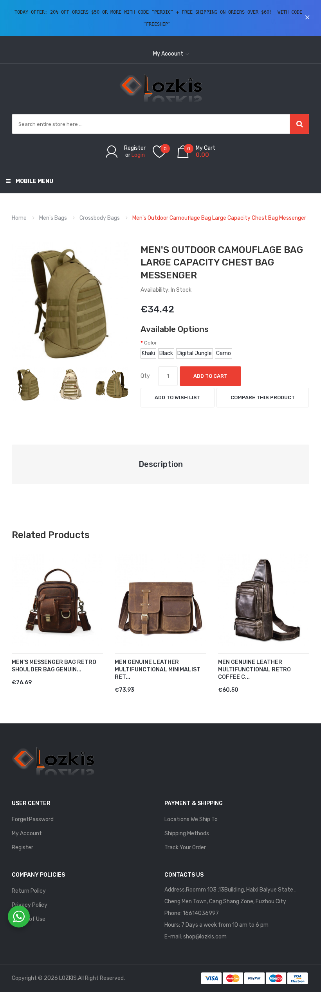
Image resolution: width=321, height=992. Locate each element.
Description (161, 464)
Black (166, 353)
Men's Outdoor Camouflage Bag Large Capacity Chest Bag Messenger (219, 218)
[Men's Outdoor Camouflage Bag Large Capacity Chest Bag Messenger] (28, 383)
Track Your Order (185, 847)
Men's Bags (53, 218)
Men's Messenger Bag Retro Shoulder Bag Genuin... (54, 666)
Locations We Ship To (191, 819)
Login (138, 155)
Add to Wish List (177, 397)
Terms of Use (28, 919)
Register (135, 148)
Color (150, 343)
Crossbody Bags (99, 218)
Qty (145, 376)
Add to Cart (210, 376)
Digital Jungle (194, 353)
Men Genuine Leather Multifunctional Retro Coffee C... (254, 669)
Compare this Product (263, 397)
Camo (223, 353)
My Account (27, 833)
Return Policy (29, 891)
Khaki (148, 353)
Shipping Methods (186, 833)
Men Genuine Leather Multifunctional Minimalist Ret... (157, 669)
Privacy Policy (29, 905)
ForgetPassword (33, 819)
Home (19, 218)
